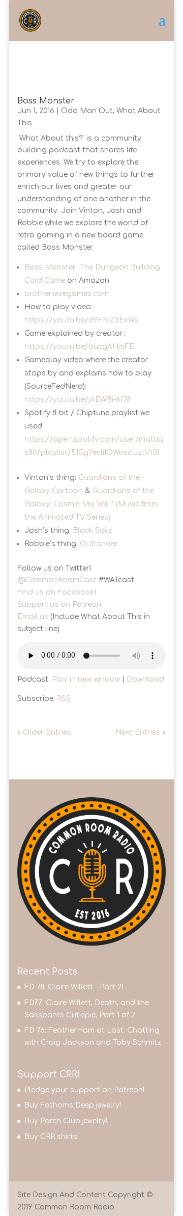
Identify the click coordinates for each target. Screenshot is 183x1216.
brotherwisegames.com (66, 294)
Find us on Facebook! (56, 592)
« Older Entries (44, 732)
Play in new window (86, 679)
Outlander (99, 544)
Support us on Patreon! (60, 604)
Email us (32, 616)
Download (145, 679)
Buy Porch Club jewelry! (65, 1121)
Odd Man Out (87, 111)
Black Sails (92, 530)
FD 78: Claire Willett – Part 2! (73, 987)
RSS (64, 698)
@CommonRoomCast (57, 580)
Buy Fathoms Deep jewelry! (72, 1105)
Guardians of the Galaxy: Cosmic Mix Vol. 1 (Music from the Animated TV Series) (91, 504)
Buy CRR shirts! (51, 1137)
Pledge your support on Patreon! (84, 1090)
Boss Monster (46, 100)
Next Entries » (140, 732)
